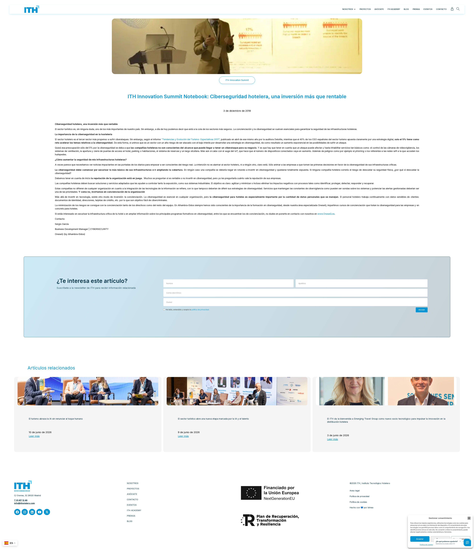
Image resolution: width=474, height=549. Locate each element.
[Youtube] (39, 512)
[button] (469, 518)
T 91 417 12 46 (20, 500)
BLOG (129, 521)
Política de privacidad (359, 496)
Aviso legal (355, 490)
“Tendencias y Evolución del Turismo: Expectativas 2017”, (190, 139)
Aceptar (420, 539)
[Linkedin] (32, 512)
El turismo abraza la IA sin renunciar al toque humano (56, 419)
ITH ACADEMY (134, 510)
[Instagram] (25, 512)
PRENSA (131, 516)
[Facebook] (17, 512)
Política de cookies (426, 545)
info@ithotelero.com (24, 503)
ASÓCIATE (132, 494)
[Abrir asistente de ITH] (467, 542)
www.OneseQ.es (326, 213)
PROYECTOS (133, 488)
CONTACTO (132, 499)
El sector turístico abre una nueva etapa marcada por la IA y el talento (213, 419)
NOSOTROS (132, 483)
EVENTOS (132, 505)
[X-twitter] (47, 512)
